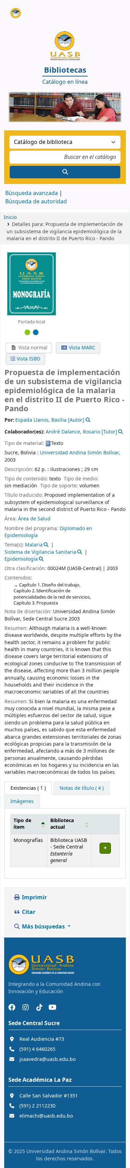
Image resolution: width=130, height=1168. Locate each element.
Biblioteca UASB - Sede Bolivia (12, 10)
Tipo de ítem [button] (22, 824)
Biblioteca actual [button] (62, 824)
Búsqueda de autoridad (36, 201)
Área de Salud (34, 518)
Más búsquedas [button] (43, 927)
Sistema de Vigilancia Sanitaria (40, 552)
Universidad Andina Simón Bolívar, (80, 452)
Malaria (34, 545)
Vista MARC (81, 347)
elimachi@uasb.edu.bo (46, 1116)
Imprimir (33, 897)
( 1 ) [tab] (28, 788)
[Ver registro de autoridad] (87, 420)
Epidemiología (21, 559)
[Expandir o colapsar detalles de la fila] (105, 850)
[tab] (82, 788)
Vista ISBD (27, 359)
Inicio (10, 217)
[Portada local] (31, 283)
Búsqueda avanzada (31, 193)
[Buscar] (65, 172)
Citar (27, 912)
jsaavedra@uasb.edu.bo (47, 1059)
